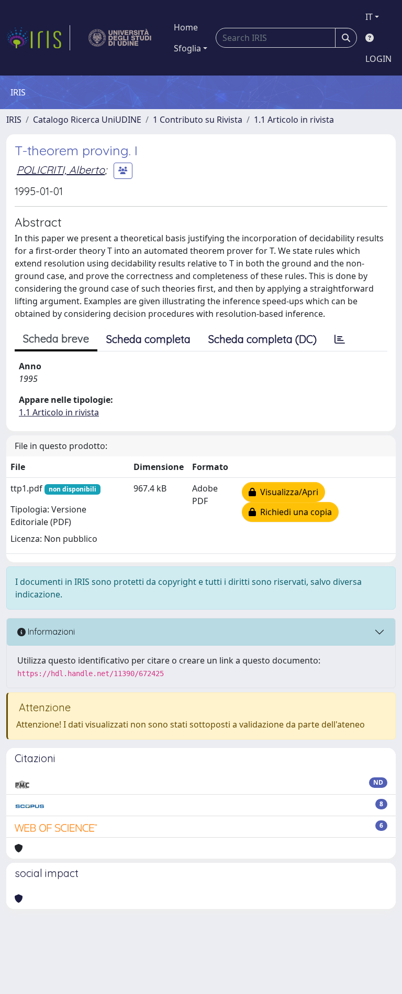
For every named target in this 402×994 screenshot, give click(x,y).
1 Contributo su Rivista (197, 119)
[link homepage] (38, 37)
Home (186, 27)
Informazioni (50, 631)
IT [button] (369, 17)
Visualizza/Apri (287, 492)
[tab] (340, 339)
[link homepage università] (120, 37)
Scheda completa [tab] (148, 339)
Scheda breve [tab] (56, 338)
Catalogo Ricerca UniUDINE (87, 119)
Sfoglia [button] (187, 48)
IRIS (13, 119)
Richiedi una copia (294, 512)
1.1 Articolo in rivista (294, 119)
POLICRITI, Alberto (61, 169)
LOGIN (378, 59)
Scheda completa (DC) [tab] (262, 339)
